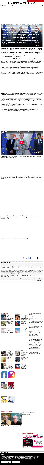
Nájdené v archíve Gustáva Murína (28, 412)
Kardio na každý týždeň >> (17, 426)
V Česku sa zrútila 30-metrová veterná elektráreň (35, 314)
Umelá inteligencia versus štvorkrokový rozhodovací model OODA (35, 335)
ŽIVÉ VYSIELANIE (39, 1)
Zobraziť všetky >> (38, 280)
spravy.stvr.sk (16, 238)
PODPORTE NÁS (30, 1)
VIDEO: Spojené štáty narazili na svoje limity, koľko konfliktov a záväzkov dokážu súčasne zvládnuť (24, 359)
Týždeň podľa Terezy (26, 414)
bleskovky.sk (10, 238)
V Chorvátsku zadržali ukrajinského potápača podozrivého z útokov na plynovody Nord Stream (34, 348)
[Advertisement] (22, 14)
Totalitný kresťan (5, 425)
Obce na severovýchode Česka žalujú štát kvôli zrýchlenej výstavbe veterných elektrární (24, 330)
